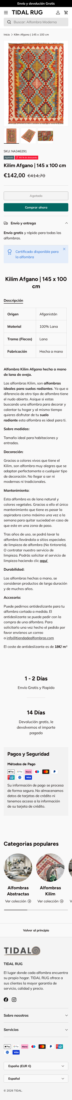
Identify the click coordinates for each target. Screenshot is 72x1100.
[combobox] (36, 22)
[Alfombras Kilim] (50, 867)
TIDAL (18, 1090)
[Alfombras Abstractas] (18, 867)
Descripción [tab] (13, 300)
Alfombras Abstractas (18, 890)
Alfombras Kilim (50, 890)
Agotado (36, 196)
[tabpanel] (36, 485)
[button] (66, 13)
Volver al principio (36, 930)
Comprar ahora (36, 207)
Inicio (7, 34)
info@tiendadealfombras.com (30, 638)
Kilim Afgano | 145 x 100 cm (31, 34)
